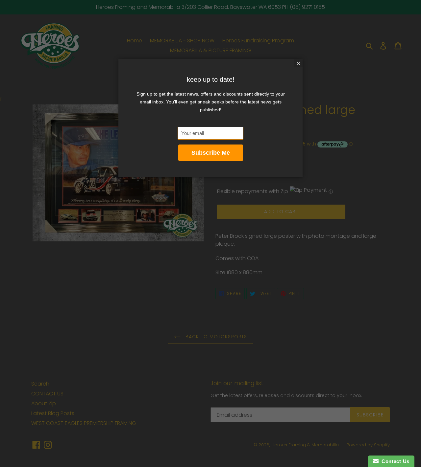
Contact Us (394, 461)
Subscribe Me (210, 152)
